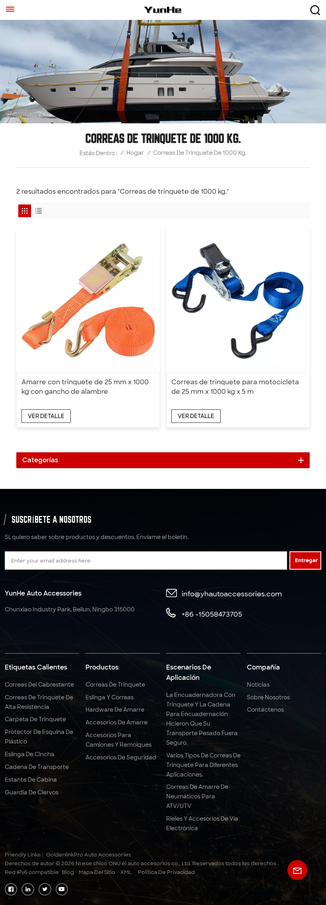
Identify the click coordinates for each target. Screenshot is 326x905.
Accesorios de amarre (116, 722)
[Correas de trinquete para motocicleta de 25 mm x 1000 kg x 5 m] (238, 300)
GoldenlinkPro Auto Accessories (88, 854)
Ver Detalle (46, 416)
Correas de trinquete (115, 684)
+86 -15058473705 (212, 614)
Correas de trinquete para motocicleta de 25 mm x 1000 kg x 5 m (235, 387)
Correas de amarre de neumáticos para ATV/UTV (197, 796)
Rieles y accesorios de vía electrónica (202, 823)
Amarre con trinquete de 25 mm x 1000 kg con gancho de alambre (85, 387)
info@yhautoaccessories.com (232, 593)
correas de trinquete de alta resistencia (39, 702)
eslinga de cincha (29, 754)
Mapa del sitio (97, 872)
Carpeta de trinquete (35, 719)
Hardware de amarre (114, 709)
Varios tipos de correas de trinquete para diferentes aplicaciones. (203, 765)
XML (126, 872)
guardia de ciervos (31, 792)
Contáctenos (265, 709)
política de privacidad (166, 872)
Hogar (135, 152)
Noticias (258, 684)
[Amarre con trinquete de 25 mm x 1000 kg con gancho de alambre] (88, 300)
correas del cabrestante (39, 684)
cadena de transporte (37, 767)
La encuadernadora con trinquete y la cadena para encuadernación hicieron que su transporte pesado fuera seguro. (202, 718)
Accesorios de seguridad (120, 757)
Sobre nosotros (268, 697)
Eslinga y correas (109, 697)
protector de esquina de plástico (39, 736)
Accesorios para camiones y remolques (118, 740)
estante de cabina (31, 779)
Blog (68, 872)
